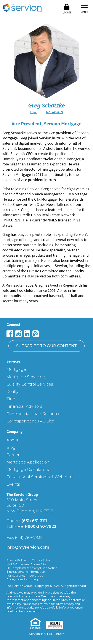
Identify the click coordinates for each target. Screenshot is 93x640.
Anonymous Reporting (22, 579)
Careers (13, 454)
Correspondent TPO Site (30, 421)
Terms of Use (41, 560)
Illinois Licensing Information (25, 571)
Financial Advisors (24, 406)
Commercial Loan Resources (34, 413)
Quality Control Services (29, 384)
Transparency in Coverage (24, 575)
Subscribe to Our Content (46, 345)
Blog (11, 447)
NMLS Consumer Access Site (26, 564)
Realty (12, 391)
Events (13, 484)
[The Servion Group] (22, 8)
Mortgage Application (28, 462)
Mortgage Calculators (27, 469)
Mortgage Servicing (25, 376)
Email (33, 112)
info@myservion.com (27, 547)
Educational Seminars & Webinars (39, 477)
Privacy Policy (16, 560)
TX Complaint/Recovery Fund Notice (32, 568)
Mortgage (16, 369)
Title (10, 399)
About (12, 440)
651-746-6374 (54, 112)
